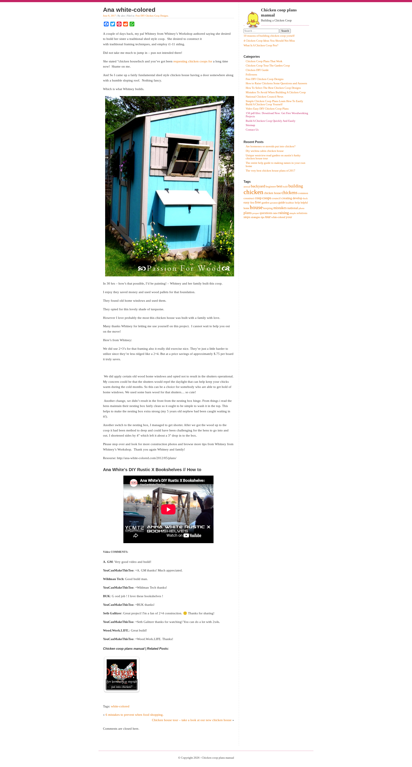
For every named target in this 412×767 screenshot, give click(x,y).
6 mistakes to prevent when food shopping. (135, 714)
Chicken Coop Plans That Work (264, 61)
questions (266, 213)
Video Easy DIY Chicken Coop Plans (267, 108)
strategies (255, 217)
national (292, 208)
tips (263, 217)
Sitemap (250, 125)
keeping (268, 208)
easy (247, 202)
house (256, 207)
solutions (302, 213)
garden (266, 202)
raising (283, 213)
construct (249, 198)
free (258, 202)
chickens (289, 192)
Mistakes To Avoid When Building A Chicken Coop (276, 92)
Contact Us (252, 129)
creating (286, 198)
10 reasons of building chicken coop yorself (269, 35)
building (295, 186)
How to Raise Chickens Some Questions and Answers (276, 83)
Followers (251, 74)
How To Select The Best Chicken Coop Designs (273, 87)
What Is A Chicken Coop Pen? (261, 45)
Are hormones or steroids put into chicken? (270, 146)
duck (305, 198)
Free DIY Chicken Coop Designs (152, 15)
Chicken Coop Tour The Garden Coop (268, 65)
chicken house (272, 193)
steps (247, 217)
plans (248, 213)
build (285, 186)
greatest (274, 203)
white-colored (120, 706)
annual (247, 186)
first (252, 202)
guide (281, 202)
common (303, 193)
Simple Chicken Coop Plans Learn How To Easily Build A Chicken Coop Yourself (274, 103)
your (289, 217)
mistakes (280, 208)
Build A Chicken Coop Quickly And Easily (270, 120)
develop (297, 198)
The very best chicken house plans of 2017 (270, 170)
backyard (258, 186)
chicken (253, 191)
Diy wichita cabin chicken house (265, 150)
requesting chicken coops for (192, 61)
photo (301, 208)
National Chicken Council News (264, 96)
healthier (290, 203)
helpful (304, 202)
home (246, 208)
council (276, 198)
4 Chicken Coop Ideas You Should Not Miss (269, 40)
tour (268, 217)
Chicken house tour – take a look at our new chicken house (192, 720)
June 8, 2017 (109, 15)
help (297, 202)
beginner (271, 186)
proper (255, 213)
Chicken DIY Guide (257, 70)
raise (275, 213)
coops (266, 198)
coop (258, 198)
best (279, 186)
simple (292, 213)
